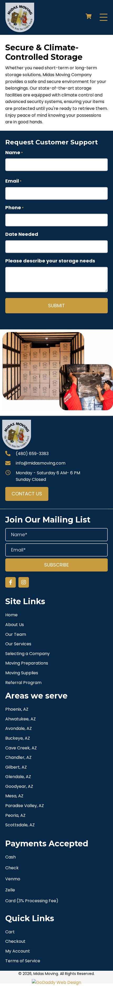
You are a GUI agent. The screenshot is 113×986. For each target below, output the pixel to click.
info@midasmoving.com (40, 463)
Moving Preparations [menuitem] (26, 663)
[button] (103, 17)
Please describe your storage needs (50, 260)
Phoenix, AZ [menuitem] (16, 709)
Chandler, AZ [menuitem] (18, 757)
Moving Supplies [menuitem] (21, 673)
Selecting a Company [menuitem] (27, 654)
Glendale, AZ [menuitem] (18, 777)
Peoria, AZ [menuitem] (15, 815)
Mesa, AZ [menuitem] (14, 796)
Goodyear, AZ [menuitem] (19, 786)
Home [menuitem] (11, 615)
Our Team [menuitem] (15, 634)
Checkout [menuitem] (15, 941)
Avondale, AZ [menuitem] (18, 728)
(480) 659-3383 (32, 454)
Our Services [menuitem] (18, 644)
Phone (14, 207)
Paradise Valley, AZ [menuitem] (24, 806)
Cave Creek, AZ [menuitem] (21, 748)
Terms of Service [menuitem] (22, 961)
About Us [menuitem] (14, 625)
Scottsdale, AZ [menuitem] (20, 825)
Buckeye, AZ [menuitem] (17, 738)
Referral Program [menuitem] (23, 683)
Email (13, 181)
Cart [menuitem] (10, 932)
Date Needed (21, 234)
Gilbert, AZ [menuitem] (16, 767)
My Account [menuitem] (17, 951)
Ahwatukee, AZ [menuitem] (20, 719)
